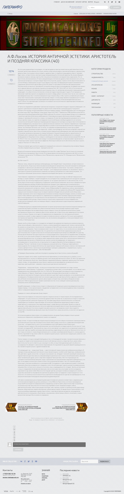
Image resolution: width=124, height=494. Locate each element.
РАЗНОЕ (94, 88)
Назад (10, 13)
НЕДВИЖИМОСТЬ (97, 77)
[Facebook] (25, 461)
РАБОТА (94, 92)
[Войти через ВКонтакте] (14, 429)
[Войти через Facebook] (14, 432)
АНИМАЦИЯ (95, 103)
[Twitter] (29, 461)
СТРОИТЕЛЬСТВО (97, 73)
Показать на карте (26, 483)
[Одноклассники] (32, 461)
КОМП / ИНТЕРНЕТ (98, 96)
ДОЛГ (43, 480)
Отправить (18, 449)
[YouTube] (36, 461)
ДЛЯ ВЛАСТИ (96, 100)
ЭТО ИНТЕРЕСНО (97, 85)
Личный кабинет (76, 7)
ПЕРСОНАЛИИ (96, 107)
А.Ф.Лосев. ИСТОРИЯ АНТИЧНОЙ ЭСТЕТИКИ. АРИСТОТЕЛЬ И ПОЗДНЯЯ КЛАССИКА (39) (29, 408)
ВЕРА (43, 474)
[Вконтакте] (21, 461)
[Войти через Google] (14, 437)
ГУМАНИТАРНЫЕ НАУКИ (100, 81)
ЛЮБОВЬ (44, 478)
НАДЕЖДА (45, 476)
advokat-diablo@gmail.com (11, 477)
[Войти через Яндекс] (14, 434)
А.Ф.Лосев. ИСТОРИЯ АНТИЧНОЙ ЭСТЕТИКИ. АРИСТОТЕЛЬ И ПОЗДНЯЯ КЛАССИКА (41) (63, 408)
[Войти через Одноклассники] (14, 440)
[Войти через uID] (14, 426)
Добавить (116, 7)
